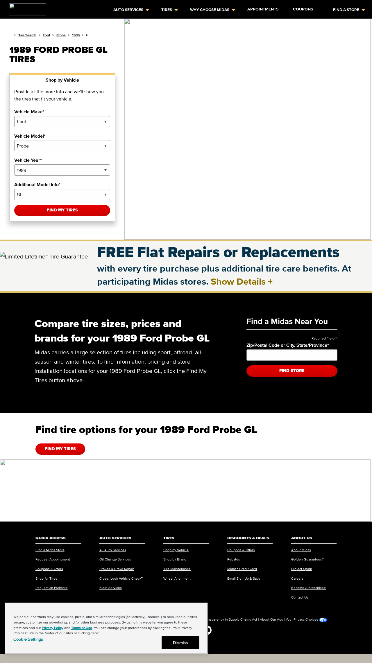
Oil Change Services (115, 559)
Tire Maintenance (177, 569)
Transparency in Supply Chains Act (230, 619)
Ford (46, 35)
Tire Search (27, 35)
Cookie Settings (28, 639)
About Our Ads (271, 619)
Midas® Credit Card (242, 569)
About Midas (301, 550)
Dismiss (180, 642)
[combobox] (62, 121)
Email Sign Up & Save (243, 578)
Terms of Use (81, 628)
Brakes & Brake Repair (116, 569)
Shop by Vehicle (176, 550)
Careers (297, 578)
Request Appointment (52, 559)
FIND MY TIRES (60, 449)
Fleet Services (110, 588)
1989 (76, 35)
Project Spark (301, 569)
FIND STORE (292, 371)
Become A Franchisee (308, 588)
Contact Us (299, 597)
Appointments (262, 9)
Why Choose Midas (209, 10)
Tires (166, 10)
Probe (61, 35)
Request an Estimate (51, 588)
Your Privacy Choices (302, 619)
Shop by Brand (174, 559)
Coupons (303, 9)
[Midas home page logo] (25, 7)
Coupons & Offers (49, 569)
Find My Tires (62, 210)
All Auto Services (112, 550)
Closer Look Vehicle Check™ (121, 578)
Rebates (233, 559)
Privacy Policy (52, 628)
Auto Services (128, 10)
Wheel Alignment (177, 578)
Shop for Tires (46, 578)
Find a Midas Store (50, 550)
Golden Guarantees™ (307, 559)
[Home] (10, 35)
